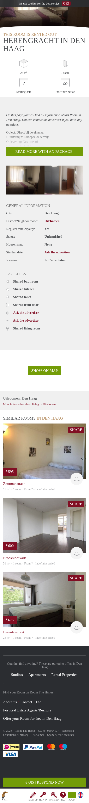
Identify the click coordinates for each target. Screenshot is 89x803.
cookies (32, 3)
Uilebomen (52, 221)
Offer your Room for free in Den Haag (32, 718)
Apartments (37, 675)
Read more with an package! (44, 151)
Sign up (33, 799)
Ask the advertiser (57, 252)
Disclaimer (37, 734)
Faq (38, 702)
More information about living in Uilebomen (29, 404)
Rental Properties (64, 675)
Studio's (17, 675)
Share (76, 430)
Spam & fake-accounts (60, 734)
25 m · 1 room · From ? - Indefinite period (29, 637)
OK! (66, 3)
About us (10, 702)
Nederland (68, 730)
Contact (26, 702)
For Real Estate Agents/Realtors (27, 710)
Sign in (43, 799)
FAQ (63, 799)
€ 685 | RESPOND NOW (44, 782)
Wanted (54, 799)
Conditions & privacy (15, 734)
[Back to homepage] (4, 796)
